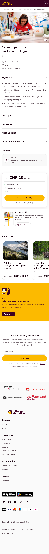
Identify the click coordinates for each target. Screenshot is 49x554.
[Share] (45, 15)
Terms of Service (26, 366)
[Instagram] (21, 502)
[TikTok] (27, 502)
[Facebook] (9, 502)
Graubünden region (8, 9)
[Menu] (45, 3)
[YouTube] (15, 502)
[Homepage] (7, 3)
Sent (19, 9)
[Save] (40, 15)
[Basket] (40, 3)
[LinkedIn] (4, 502)
